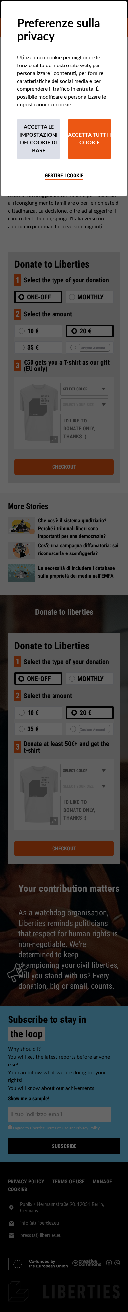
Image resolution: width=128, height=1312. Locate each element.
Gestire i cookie (64, 175)
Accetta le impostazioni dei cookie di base (38, 138)
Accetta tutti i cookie (89, 138)
